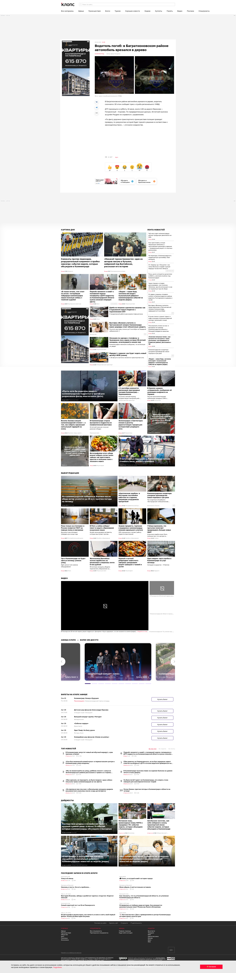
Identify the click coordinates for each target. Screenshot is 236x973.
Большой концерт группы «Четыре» (88, 717)
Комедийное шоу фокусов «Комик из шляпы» (91, 737)
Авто (62, 936)
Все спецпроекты (96, 931)
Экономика (65, 940)
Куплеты (158, 11)
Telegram (151, 933)
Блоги (107, 11)
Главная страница (125, 931)
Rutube (150, 938)
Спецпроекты (204, 11)
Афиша (81, 11)
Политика (64, 938)
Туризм (118, 11)
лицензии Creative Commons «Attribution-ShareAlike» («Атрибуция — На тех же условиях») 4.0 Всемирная (147, 959)
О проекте (124, 923)
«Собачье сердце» (81, 723)
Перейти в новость (144, 631)
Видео (179, 11)
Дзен (149, 940)
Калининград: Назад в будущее (86, 698)
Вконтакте (151, 931)
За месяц (171, 749)
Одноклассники (153, 936)
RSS (149, 942)
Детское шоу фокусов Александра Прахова (91, 710)
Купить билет (162, 699)
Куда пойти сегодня (125, 933)
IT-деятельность (136, 923)
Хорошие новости (132, 11)
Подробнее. (57, 967)
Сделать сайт (113, 923)
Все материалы (67, 11)
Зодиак (147, 11)
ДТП (117, 157)
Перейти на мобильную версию (71, 952)
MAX (149, 934)
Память (170, 11)
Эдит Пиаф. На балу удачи (84, 730)
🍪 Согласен (211, 966)
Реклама (190, 11)
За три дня (152, 749)
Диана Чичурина (115, 54)
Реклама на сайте (100, 923)
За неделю (162, 749)
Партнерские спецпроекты (99, 933)
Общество (64, 934)
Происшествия (94, 11)
